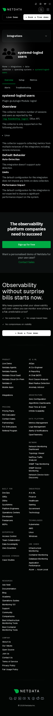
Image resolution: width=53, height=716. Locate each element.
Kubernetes (34, 524)
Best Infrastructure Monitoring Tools (10, 621)
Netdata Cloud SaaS (11, 375)
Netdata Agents (9, 367)
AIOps (31, 363)
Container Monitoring (38, 555)
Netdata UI (7, 383)
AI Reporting (34, 371)
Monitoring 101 (9, 604)
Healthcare (33, 500)
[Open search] (41, 9)
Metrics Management (38, 423)
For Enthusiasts (9, 426)
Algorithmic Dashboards (40, 403)
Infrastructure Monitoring (35, 549)
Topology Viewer (36, 453)
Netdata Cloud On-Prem (13, 379)
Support (5, 608)
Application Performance (34, 564)
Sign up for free (26, 244)
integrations (16, 66)
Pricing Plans (8, 411)
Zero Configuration (37, 399)
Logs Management (37, 426)
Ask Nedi (6, 584)
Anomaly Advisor (36, 387)
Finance (32, 496)
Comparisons (8, 616)
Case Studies (8, 560)
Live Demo (12, 17)
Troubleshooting (23, 87)
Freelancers (7, 520)
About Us (6, 642)
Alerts (7, 87)
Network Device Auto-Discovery (39, 476)
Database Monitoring (38, 559)
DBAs (4, 500)
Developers (7, 516)
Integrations (7, 395)
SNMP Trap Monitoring (39, 464)
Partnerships (8, 423)
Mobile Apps (7, 387)
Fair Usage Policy (10, 669)
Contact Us (7, 657)
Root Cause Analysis (38, 379)
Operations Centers (11, 512)
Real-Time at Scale (37, 407)
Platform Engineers (10, 508)
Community (7, 612)
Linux (31, 532)
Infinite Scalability (37, 411)
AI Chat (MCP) (35, 375)
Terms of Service (10, 661)
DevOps (6, 492)
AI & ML (32, 492)
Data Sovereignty (10, 544)
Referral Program (9, 430)
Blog (4, 592)
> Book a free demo (37, 17)
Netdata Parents (9, 371)
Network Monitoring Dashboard (38, 448)
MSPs (4, 524)
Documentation (9, 588)
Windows (33, 536)
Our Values (7, 645)
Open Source (8, 649)
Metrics (33, 80)
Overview (9, 80)
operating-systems (23, 69)
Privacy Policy (8, 665)
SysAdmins (7, 504)
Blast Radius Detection (39, 383)
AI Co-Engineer (36, 367)
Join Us (5, 653)
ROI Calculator (8, 415)
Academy (6, 596)
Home (4, 66)
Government (34, 508)
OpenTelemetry (36, 434)
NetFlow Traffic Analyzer (36, 458)
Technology (34, 512)
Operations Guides (10, 600)
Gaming (32, 504)
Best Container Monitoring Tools (10, 628)
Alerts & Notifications (38, 430)
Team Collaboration (11, 540)
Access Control (9, 536)
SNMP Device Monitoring (35, 469)
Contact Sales (26, 262)
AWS (31, 528)
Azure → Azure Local (38, 569)
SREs (4, 496)
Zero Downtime (9, 548)
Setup (21, 80)
